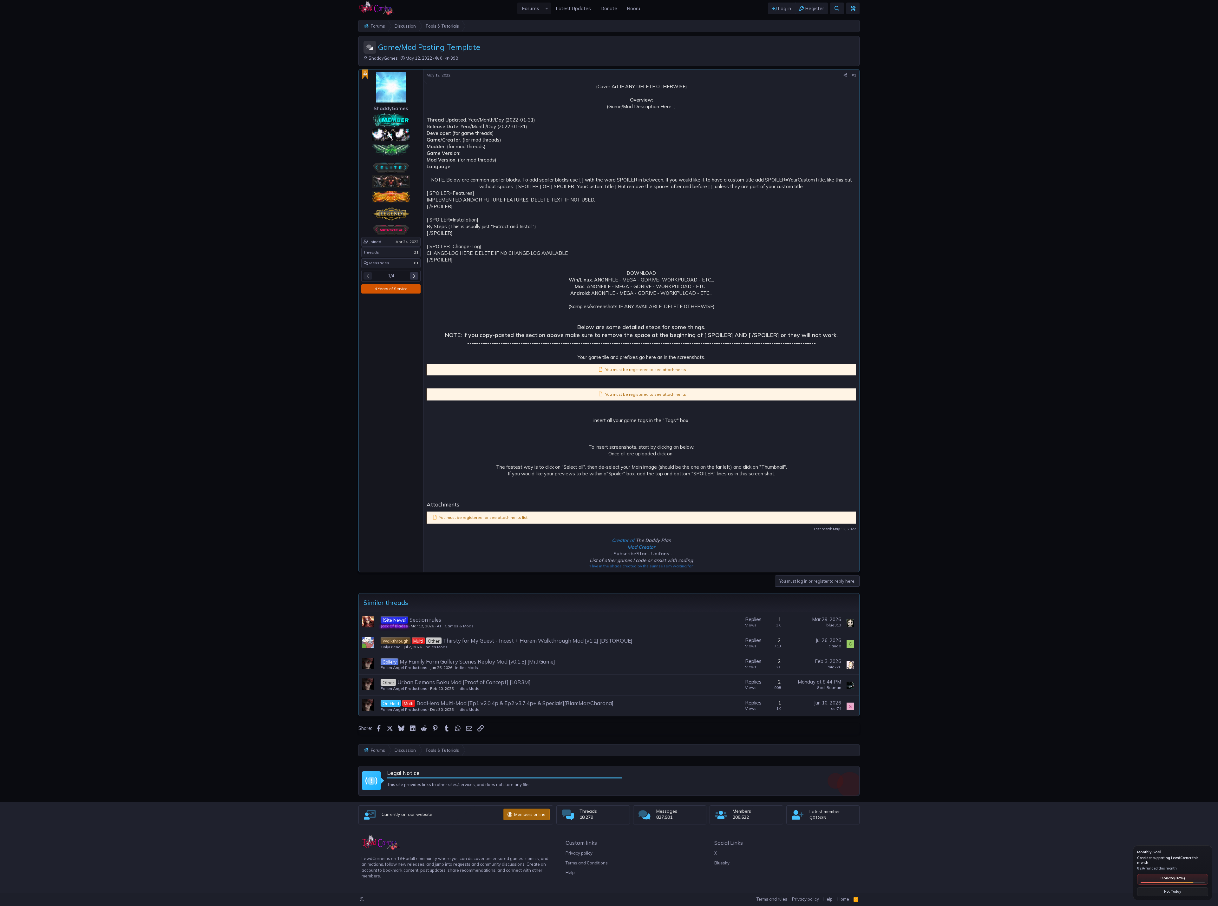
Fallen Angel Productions (404, 667)
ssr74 (836, 708)
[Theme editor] (853, 8)
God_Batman (829, 687)
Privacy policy (579, 853)
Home (843, 899)
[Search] (837, 8)
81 (416, 263)
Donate (1173, 878)
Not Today (1172, 891)
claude (834, 646)
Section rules (425, 619)
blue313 (833, 625)
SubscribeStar (630, 554)
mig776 (834, 667)
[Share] (845, 75)
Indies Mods (436, 647)
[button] (546, 8)
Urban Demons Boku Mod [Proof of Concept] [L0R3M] (464, 682)
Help (570, 872)
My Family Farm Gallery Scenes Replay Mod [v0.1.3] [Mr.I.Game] (477, 661)
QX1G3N (817, 817)
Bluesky (722, 862)
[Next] (414, 276)
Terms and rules (771, 899)
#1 (854, 75)
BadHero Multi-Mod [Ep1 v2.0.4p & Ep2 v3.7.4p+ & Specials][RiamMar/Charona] (514, 703)
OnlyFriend (391, 647)
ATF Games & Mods (455, 626)
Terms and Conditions (587, 862)
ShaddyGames (383, 58)
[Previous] (367, 276)
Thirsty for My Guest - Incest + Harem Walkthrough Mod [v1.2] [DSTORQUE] (537, 640)
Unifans (660, 554)
